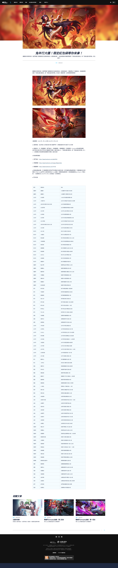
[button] (56, 63)
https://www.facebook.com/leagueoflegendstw (50, 163)
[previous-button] (102, 530)
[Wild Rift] (10, 2)
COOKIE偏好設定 (61, 552)
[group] (59, 513)
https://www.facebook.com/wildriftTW (48, 159)
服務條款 (54, 552)
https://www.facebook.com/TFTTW (47, 166)
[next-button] (104, 530)
